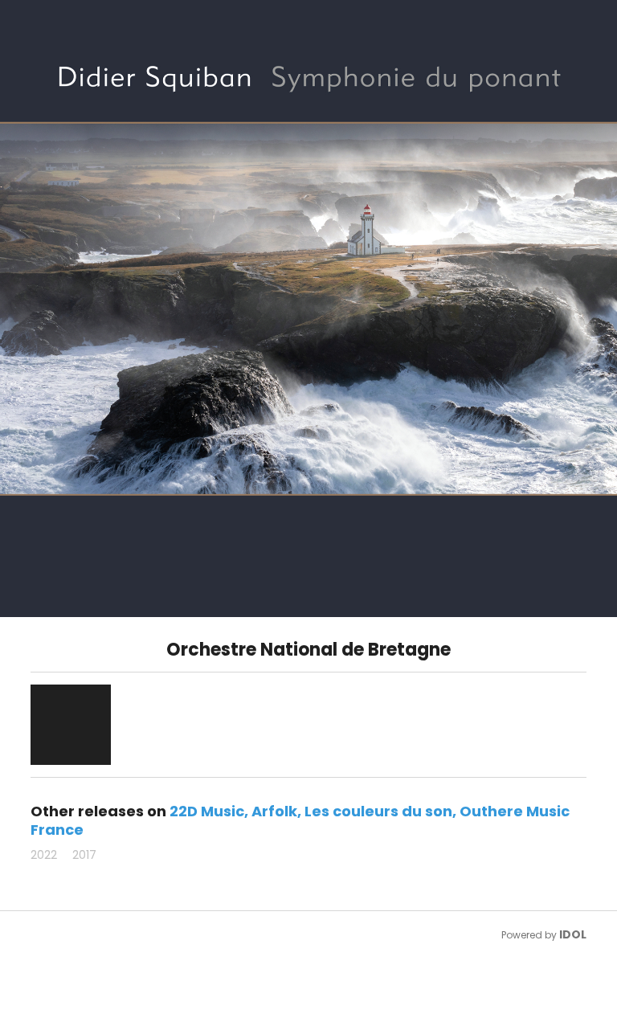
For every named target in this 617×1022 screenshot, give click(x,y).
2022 (44, 855)
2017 (84, 855)
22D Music (207, 811)
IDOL (572, 934)
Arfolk (274, 811)
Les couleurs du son (378, 811)
